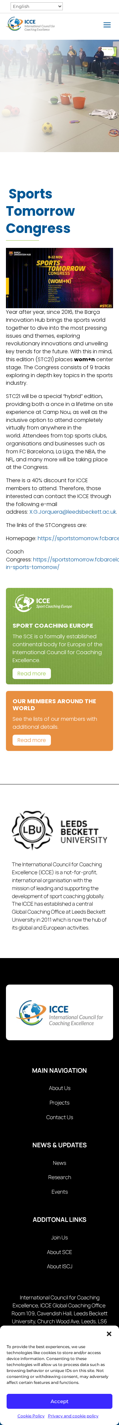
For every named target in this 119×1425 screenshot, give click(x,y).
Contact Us (59, 1117)
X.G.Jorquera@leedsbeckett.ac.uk (72, 512)
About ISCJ (59, 1266)
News (59, 1163)
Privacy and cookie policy (73, 1415)
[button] (109, 1334)
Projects (59, 1102)
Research (59, 1177)
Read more (32, 673)
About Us (59, 1088)
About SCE (59, 1252)
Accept (59, 1401)
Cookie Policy (31, 1415)
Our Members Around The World (54, 704)
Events (60, 1191)
